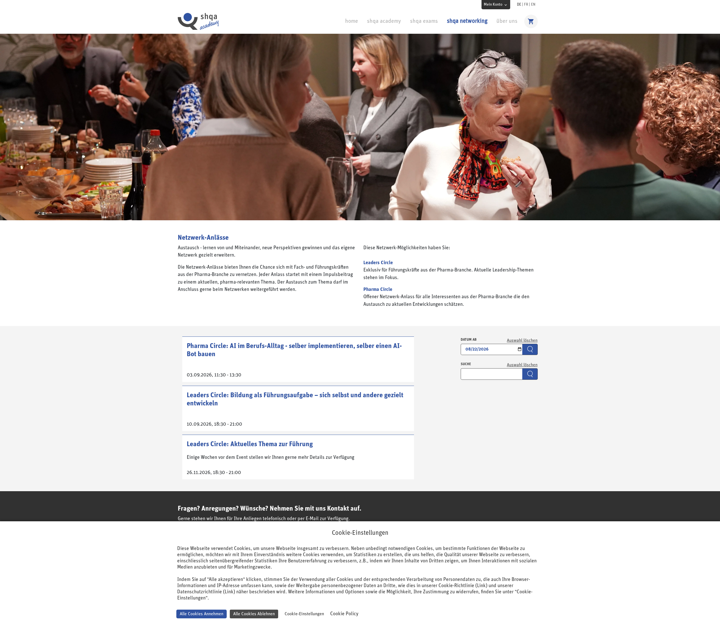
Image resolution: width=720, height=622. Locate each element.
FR (526, 4)
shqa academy (384, 21)
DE (519, 4)
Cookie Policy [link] (344, 613)
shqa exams (424, 21)
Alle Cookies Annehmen (201, 614)
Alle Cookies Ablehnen (254, 614)
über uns (507, 21)
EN (533, 4)
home (351, 21)
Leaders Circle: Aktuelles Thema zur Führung (250, 444)
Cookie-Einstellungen (304, 614)
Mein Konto (493, 4)
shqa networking (467, 21)
